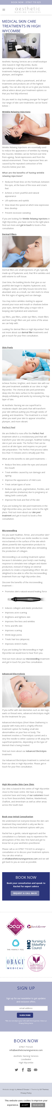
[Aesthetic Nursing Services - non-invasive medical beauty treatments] (28, 10)
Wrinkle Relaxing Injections (35, 218)
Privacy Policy (24, 1023)
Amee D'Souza (23, 1089)
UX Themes (44, 1089)
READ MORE (38, 1105)
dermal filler (27, 332)
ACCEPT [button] (25, 1105)
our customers (36, 795)
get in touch (26, 225)
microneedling (33, 658)
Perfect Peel (38, 433)
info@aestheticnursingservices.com (21, 858)
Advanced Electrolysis (36, 751)
